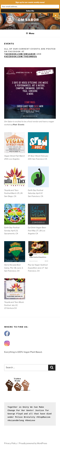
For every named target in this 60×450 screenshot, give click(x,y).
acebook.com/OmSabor (20, 54)
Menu (31, 33)
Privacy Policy (10, 443)
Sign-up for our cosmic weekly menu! (30, 2)
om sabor (28, 20)
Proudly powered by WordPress (33, 443)
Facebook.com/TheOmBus (20, 56)
